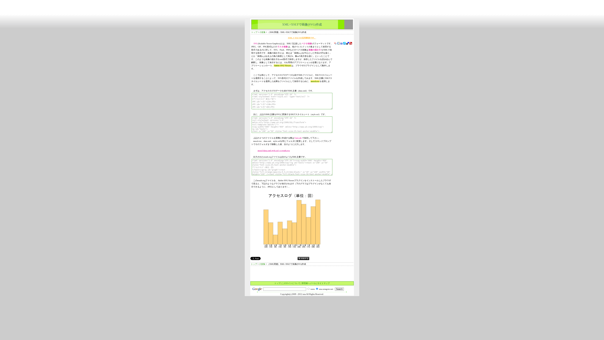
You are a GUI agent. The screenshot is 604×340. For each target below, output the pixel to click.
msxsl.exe (315, 81)
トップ (254, 32)
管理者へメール (309, 283)
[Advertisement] (302, 2)
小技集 (262, 32)
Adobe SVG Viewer (282, 65)
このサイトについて (291, 283)
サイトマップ (323, 283)
